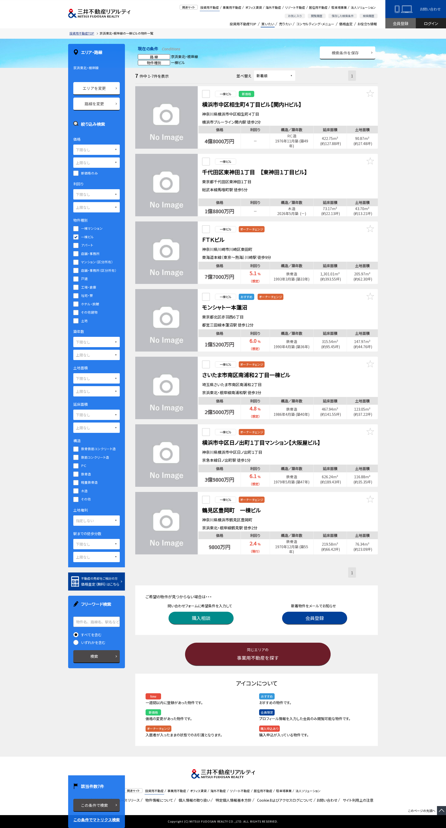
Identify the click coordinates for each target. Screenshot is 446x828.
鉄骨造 (86, 474)
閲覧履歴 (316, 16)
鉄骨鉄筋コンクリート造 (98, 448)
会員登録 (400, 23)
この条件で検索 (94, 805)
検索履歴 (368, 16)
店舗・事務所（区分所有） (99, 270)
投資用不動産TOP (243, 23)
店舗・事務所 (90, 253)
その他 (86, 499)
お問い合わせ (430, 9)
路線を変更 (94, 103)
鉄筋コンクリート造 (95, 457)
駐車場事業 (339, 7)
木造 (84, 490)
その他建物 (89, 312)
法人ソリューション (363, 7)
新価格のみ (89, 173)
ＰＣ (83, 465)
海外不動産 (273, 7)
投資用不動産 (209, 7)
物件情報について (158, 800)
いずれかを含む (93, 642)
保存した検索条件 (343, 16)
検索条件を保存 (345, 52)
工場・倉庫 (88, 287)
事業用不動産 (232, 7)
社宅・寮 (87, 295)
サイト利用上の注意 (357, 800)
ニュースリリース (126, 800)
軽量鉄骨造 (89, 482)
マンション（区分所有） (97, 261)
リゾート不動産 (295, 7)
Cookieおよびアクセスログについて (284, 800)
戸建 (84, 278)
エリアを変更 (94, 88)
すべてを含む (91, 634)
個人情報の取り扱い (193, 800)
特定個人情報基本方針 (233, 800)
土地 (84, 320)
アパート (87, 245)
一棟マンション (92, 228)
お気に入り (295, 16)
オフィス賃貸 (253, 7)
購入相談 (201, 618)
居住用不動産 (318, 7)
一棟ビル (87, 236)
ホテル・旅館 (90, 303)
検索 (94, 656)
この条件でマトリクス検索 (96, 819)
